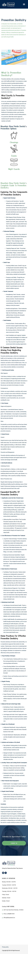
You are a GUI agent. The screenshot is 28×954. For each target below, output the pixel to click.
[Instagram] (6, 873)
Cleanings (14, 142)
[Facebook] (3, 873)
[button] (24, 4)
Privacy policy (5, 947)
